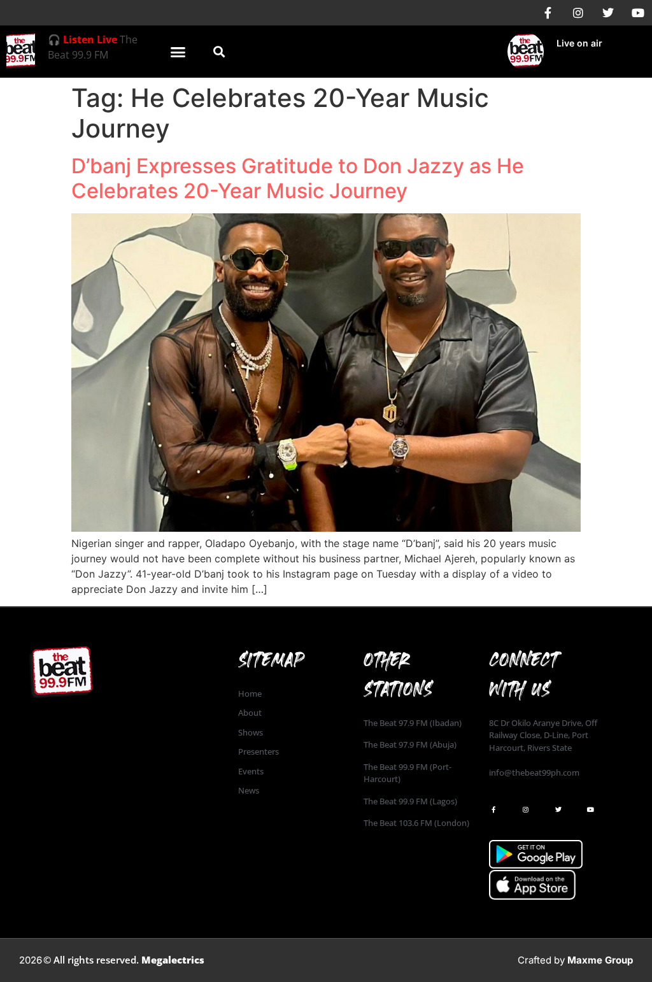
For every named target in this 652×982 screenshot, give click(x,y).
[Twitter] (608, 12)
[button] (178, 51)
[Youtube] (638, 12)
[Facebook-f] (548, 12)
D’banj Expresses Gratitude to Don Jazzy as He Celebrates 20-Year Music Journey (297, 178)
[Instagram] (578, 12)
